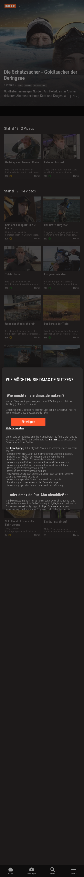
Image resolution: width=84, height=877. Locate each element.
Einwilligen (28, 422)
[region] (42, 438)
